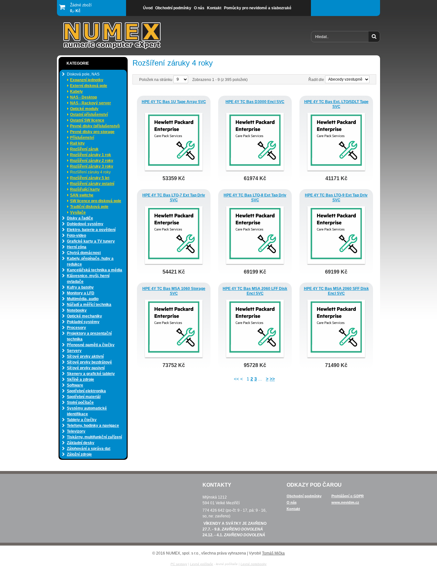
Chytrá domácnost (84, 253)
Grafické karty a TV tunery (91, 241)
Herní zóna (76, 247)
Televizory (76, 431)
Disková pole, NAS (83, 74)
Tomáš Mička (273, 553)
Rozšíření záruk (84, 149)
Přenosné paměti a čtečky (91, 345)
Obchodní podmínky (304, 496)
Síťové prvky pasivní (86, 368)
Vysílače (78, 212)
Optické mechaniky (84, 316)
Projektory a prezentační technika (89, 336)
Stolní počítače (80, 402)
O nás (292, 502)
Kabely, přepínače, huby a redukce (90, 261)
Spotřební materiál (83, 397)
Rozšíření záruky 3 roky (91, 166)
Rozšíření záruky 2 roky (91, 160)
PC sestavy (179, 564)
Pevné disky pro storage (92, 132)
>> (272, 378)
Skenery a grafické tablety (91, 373)
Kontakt (293, 509)
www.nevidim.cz (345, 502)
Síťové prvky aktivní (85, 356)
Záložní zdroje (79, 454)
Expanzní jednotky (86, 80)
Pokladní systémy (83, 322)
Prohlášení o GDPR (347, 496)
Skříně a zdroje (80, 379)
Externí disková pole (88, 86)
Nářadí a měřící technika (89, 304)
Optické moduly (84, 109)
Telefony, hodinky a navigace (93, 425)
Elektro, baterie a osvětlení (91, 230)
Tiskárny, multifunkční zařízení (94, 437)
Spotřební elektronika (86, 391)
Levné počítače (201, 564)
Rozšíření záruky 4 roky (90, 172)
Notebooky (77, 310)
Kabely (76, 91)
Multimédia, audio (83, 299)
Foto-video (76, 235)
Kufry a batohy (80, 287)
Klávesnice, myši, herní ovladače (88, 279)
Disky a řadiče (80, 218)
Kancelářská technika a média (94, 270)
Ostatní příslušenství (89, 114)
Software (75, 385)
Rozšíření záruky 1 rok (90, 155)
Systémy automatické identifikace (87, 411)
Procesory (76, 327)
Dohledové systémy (85, 224)
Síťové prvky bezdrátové (89, 362)
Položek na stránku (156, 79)
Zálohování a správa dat (88, 448)
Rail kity (77, 143)
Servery (74, 350)
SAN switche (81, 195)
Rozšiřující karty (85, 189)
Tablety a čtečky (82, 420)
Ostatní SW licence (87, 120)
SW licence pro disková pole (95, 201)
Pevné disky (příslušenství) (95, 126)
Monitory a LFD (80, 293)
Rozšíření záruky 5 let (89, 178)
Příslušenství (82, 137)
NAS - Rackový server (90, 103)
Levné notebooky (253, 564)
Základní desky (80, 443)
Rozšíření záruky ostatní (92, 183)
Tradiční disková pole (89, 206)
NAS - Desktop (83, 97)
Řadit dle (316, 79)
